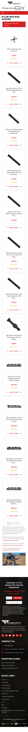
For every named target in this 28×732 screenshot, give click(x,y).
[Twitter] (13, 635)
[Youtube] (10, 635)
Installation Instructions (8, 696)
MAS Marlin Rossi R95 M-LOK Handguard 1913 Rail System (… (14, 501)
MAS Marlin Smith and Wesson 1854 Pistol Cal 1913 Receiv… (14, 172)
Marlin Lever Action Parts (8, 665)
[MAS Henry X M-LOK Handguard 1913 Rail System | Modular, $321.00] (14, 366)
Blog (3, 704)
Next (18, 523)
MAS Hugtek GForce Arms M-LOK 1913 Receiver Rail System (14, 419)
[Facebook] (3, 635)
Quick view (14, 44)
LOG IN (18, 8)
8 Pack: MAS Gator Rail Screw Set (14, 50)
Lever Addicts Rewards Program (10, 690)
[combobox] (8, 602)
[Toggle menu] (3, 13)
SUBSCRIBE (17, 598)
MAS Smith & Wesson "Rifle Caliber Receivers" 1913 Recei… (14, 296)
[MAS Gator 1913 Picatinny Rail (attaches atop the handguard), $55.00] (14, 324)
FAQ (3, 702)
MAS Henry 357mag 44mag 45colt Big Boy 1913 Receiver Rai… (14, 131)
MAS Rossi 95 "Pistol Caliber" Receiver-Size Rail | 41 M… (14, 213)
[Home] (14, 3)
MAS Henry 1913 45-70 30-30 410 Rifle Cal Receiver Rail (14, 90)
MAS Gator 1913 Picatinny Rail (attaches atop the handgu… (14, 337)
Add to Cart (14, 63)
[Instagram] (6, 635)
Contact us (4, 707)
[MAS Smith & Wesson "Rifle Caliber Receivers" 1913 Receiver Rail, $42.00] (14, 283)
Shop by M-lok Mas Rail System (11, 24)
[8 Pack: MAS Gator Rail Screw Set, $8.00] (14, 38)
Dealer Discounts (6, 688)
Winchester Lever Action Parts (10, 668)
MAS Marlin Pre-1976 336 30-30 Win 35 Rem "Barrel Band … (14, 460)
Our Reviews (5, 682)
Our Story (4, 679)
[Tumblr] (20, 635)
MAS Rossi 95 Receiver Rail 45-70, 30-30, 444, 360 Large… (14, 255)
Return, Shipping (6, 685)
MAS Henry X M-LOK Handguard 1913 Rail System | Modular (14, 378)
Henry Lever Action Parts (8, 662)
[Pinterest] (17, 635)
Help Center (5, 693)
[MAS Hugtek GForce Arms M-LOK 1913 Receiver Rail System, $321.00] (14, 407)
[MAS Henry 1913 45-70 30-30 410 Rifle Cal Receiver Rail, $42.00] (14, 78)
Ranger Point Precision (13, 719)
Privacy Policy (5, 699)
